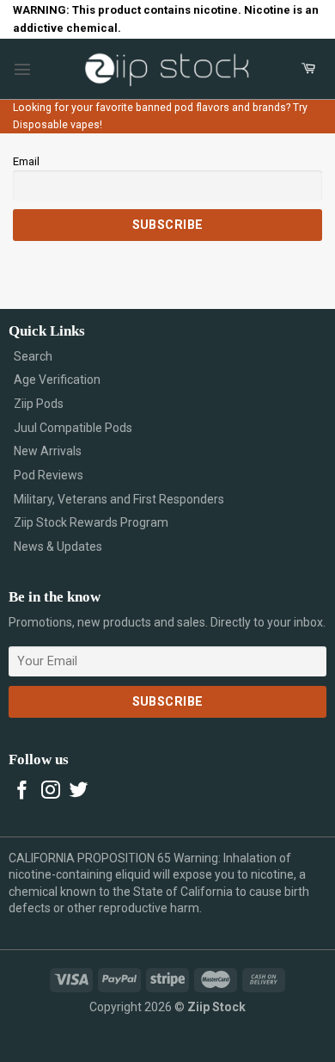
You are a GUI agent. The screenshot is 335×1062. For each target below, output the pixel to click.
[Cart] (308, 69)
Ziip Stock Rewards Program (91, 522)
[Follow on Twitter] (79, 791)
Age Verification (57, 379)
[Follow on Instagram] (50, 791)
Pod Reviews (48, 475)
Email (26, 161)
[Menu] (22, 69)
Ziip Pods (39, 404)
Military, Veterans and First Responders (119, 499)
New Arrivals (48, 451)
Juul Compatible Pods (73, 428)
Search (33, 356)
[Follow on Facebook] (22, 791)
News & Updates (58, 546)
